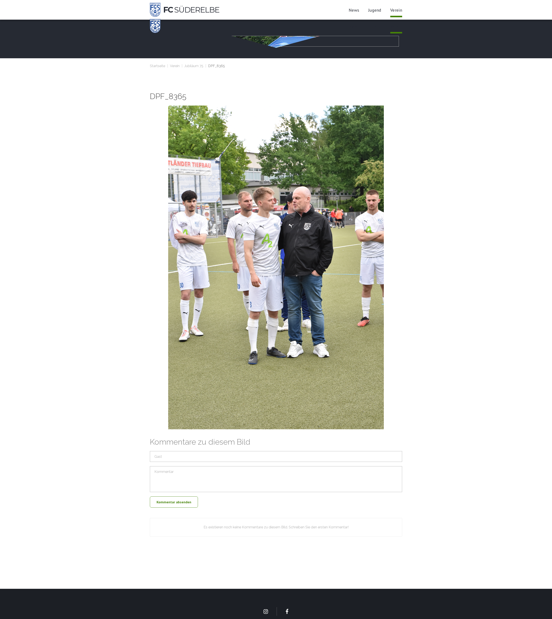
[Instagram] (265, 611)
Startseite (157, 66)
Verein (175, 66)
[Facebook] (287, 611)
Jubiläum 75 (193, 66)
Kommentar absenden (174, 502)
